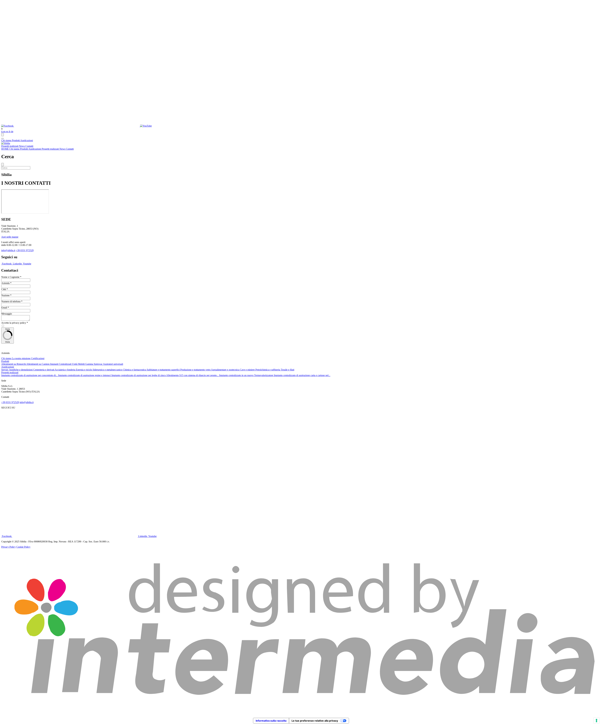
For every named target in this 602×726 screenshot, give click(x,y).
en (4, 131)
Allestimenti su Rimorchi (13, 364)
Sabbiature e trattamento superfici (163, 369)
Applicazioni (26, 140)
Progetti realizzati (10, 146)
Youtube (26, 263)
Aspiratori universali (113, 364)
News (22, 146)
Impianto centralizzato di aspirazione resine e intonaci (84, 375)
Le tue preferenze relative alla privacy (315, 720)
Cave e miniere (247, 369)
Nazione (6, 295)
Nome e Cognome (11, 277)
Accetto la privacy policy (14, 322)
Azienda (6, 283)
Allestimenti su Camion (38, 364)
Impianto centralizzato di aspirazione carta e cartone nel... (302, 375)
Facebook (6, 263)
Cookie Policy (23, 547)
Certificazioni (37, 358)
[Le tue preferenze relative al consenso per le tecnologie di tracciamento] (596, 720)
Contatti (29, 146)
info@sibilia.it (8, 250)
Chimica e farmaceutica (135, 369)
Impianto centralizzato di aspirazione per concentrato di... (29, 375)
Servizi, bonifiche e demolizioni (17, 369)
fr (10, 131)
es (7, 131)
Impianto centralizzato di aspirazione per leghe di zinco (138, 375)
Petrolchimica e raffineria (268, 369)
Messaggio (6, 313)
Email (5, 307)
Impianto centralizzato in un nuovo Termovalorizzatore (246, 375)
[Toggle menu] (2, 138)
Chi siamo (6, 140)
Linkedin (17, 263)
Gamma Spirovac (94, 364)
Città (4, 289)
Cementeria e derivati (44, 369)
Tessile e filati (287, 369)
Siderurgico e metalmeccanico (108, 369)
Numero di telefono (11, 301)
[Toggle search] (2, 134)
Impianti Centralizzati (61, 364)
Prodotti (16, 140)
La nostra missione (21, 358)
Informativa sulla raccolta (271, 720)
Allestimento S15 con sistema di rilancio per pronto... (192, 375)
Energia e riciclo (84, 369)
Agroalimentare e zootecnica (225, 369)
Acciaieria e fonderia (65, 369)
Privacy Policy (8, 547)
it (2, 131)
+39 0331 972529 (25, 250)
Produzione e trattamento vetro (195, 369)
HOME (5, 149)
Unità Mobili (78, 364)
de (12, 131)
